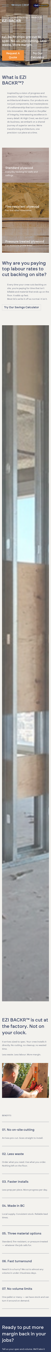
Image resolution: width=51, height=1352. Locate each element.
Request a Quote (13, 55)
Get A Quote (41, 5)
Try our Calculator (37, 55)
